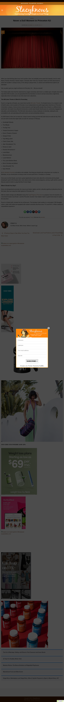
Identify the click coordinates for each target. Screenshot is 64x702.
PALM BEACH (40, 3)
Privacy (35, 368)
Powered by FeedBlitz (38, 365)
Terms (31, 368)
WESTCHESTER (24, 3)
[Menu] (2, 10)
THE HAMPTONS (32, 3)
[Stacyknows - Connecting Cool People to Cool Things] (32, 10)
